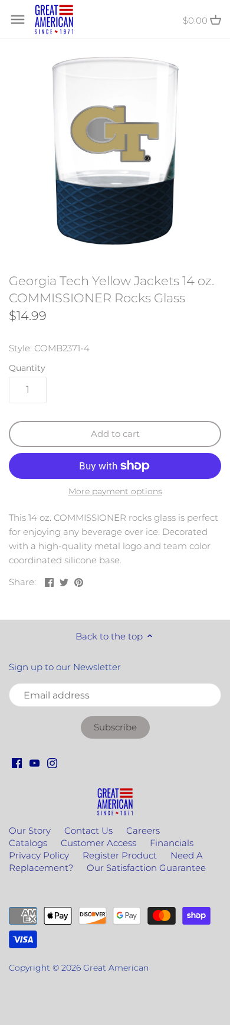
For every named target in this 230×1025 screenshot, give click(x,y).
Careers (143, 830)
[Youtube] (34, 762)
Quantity (27, 368)
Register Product (120, 855)
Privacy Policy (39, 855)
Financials (171, 842)
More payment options (115, 491)
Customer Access (98, 842)
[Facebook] (17, 762)
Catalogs (28, 842)
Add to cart (115, 433)
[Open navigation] (18, 19)
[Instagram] (52, 762)
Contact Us (88, 830)
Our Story (30, 830)
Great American (116, 967)
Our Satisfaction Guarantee (146, 867)
